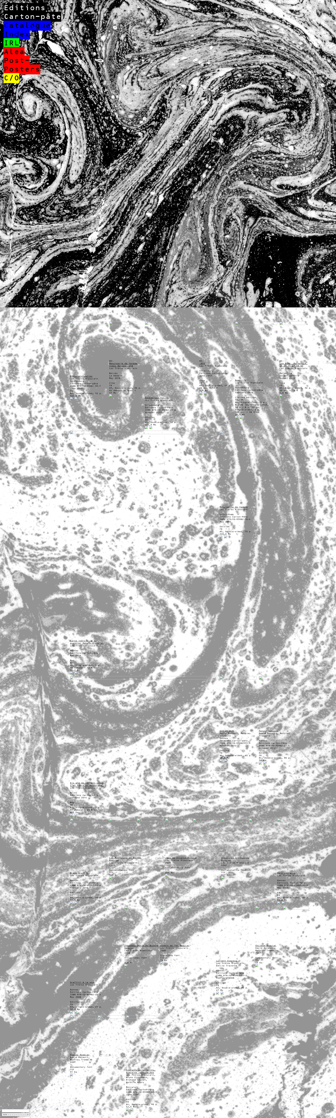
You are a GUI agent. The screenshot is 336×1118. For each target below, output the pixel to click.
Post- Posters (22, 65)
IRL (11, 43)
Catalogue (27, 26)
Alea (14, 52)
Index (17, 34)
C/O (11, 78)
